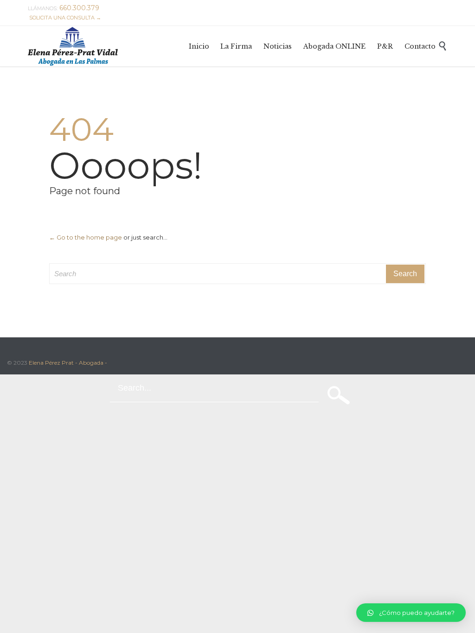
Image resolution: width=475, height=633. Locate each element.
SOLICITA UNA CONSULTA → (65, 17)
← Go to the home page (85, 237)
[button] (411, 612)
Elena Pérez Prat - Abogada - (68, 362)
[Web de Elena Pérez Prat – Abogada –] (73, 46)
